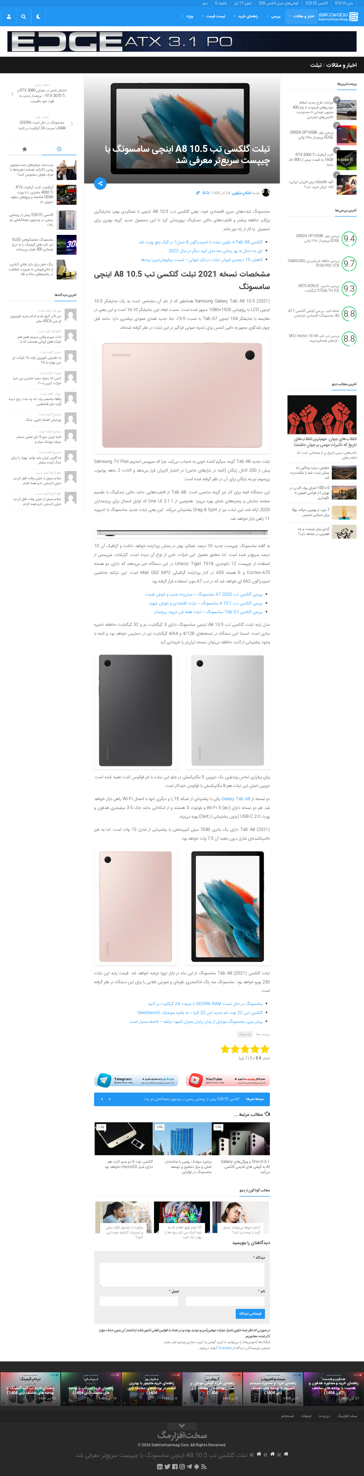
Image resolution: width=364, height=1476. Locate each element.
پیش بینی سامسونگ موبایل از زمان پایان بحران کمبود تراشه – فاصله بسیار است (196, 1021)
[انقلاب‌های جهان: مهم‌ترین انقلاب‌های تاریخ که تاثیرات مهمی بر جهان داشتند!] (322, 414)
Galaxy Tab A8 (236, 799)
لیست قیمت (215, 16)
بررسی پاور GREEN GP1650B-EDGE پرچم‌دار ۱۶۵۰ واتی (311, 135)
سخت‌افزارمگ (347, 1416)
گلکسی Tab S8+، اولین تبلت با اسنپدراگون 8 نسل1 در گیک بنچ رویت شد (200, 242)
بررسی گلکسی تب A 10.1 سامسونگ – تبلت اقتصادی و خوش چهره (205, 603)
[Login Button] (8, 16)
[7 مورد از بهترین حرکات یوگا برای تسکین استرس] (344, 513)
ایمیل (174, 1292)
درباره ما (324, 1416)
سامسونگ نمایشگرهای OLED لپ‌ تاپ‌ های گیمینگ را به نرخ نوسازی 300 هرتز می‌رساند (178, 1099)
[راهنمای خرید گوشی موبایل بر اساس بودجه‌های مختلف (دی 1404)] (212, 1389)
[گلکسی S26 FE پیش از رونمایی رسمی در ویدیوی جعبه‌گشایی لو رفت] (67, 220)
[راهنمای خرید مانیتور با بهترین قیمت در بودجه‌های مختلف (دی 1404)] (152, 1389)
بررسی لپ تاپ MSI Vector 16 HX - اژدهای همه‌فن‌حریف (314, 338)
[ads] (182, 41)
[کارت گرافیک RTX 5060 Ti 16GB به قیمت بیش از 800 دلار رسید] (347, 160)
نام (261, 1292)
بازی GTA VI (344, 3)
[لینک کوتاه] (198, 193)
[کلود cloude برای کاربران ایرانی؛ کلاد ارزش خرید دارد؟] (347, 185)
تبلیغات (306, 1416)
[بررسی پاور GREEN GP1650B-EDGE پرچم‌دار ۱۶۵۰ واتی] (347, 135)
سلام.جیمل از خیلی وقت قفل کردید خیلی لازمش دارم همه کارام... (37, 480)
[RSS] (204, 1467)
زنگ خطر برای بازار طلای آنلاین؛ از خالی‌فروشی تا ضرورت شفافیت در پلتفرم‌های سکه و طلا (30, 269)
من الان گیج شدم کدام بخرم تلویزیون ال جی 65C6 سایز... (35, 318)
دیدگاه (259, 1258)
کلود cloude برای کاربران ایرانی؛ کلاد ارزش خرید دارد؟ (311, 184)
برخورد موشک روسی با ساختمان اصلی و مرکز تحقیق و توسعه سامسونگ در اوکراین (188, 1167)
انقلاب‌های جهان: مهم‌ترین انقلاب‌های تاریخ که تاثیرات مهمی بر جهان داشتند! (325, 442)
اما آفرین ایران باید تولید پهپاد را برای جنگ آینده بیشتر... (36, 460)
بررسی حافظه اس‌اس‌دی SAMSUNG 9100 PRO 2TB (313, 263)
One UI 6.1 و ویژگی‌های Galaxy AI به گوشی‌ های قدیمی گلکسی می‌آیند (245, 1167)
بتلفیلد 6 (221, 3)
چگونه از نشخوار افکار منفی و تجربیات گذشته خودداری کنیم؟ (124, 1232)
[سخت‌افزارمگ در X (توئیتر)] (167, 1467)
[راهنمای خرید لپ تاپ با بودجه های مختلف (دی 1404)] (91, 1389)
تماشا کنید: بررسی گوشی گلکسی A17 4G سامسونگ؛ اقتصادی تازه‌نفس (313, 313)
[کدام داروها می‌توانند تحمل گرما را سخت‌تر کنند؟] (240, 1217)
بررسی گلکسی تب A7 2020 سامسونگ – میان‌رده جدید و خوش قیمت (203, 594)
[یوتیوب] (228, 1080)
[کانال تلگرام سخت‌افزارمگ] (189, 1467)
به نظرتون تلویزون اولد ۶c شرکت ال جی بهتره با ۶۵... (36, 360)
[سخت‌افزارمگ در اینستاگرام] (182, 1467)
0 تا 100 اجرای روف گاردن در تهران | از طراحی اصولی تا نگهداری (309, 493)
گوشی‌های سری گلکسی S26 (278, 3)
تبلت (316, 65)
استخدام (288, 1416)
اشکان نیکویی (241, 193)
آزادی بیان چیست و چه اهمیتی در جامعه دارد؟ (313, 531)
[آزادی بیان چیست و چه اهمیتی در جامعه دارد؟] (344, 532)
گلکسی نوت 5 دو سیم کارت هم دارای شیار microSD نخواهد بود (128, 1164)
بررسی (276, 16)
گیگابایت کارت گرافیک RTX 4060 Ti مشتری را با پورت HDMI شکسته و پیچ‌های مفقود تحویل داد (31, 195)
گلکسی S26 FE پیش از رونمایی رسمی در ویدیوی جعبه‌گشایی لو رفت (31, 220)
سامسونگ (245, 1034)
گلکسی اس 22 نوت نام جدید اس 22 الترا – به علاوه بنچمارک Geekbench (199, 1012)
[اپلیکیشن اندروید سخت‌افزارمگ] (196, 1467)
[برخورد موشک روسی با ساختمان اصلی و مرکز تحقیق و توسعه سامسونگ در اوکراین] (182, 1138)
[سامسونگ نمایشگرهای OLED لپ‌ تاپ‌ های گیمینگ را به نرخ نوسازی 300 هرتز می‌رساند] (67, 245)
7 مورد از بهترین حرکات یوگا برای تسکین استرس (310, 512)
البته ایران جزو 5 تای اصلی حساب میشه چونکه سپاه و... (38, 439)
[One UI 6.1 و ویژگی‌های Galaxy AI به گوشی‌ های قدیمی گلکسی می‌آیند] (241, 1138)
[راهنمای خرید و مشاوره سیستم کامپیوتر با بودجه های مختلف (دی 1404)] (273, 1389)
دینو (205, 3)
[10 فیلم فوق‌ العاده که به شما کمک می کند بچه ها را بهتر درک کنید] (182, 1217)
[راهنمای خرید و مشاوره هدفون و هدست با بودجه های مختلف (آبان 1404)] (334, 1389)
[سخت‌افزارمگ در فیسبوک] (175, 1467)
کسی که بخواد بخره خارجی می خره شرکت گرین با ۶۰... (37, 380)
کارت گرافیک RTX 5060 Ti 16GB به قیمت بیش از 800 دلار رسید (311, 160)
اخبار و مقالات (304, 16)
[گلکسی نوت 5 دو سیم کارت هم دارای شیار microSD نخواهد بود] (124, 1138)
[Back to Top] (182, 1426)
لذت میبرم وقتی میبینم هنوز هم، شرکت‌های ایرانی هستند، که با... (39, 339)
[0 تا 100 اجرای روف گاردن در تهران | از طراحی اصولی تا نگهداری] (344, 493)
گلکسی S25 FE (317, 3)
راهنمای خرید (248, 16)
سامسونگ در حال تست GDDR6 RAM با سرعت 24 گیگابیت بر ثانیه (205, 1004)
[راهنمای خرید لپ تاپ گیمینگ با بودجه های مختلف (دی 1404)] (30, 1389)
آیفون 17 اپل (243, 3)
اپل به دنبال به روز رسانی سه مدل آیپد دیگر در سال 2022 (215, 251)
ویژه (189, 16)
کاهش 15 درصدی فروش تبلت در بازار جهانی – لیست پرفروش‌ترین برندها (201, 259)
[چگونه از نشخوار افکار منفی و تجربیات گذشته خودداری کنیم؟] (123, 1217)
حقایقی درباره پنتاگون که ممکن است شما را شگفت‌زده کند (309, 473)
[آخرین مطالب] (59, 150)
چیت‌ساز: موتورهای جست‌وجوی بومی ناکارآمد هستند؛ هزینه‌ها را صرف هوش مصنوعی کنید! (31, 170)
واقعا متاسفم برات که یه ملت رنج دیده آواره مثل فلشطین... (35, 401)
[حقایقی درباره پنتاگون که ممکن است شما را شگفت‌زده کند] (344, 472)
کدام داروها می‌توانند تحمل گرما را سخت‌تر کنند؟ (241, 1230)
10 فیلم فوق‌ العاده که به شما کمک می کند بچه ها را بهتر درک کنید (183, 1232)
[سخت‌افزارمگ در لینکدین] (159, 1467)
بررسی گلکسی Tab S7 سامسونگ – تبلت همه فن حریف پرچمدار (208, 612)
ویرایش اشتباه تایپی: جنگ (43, 420)
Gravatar (225, 1348)
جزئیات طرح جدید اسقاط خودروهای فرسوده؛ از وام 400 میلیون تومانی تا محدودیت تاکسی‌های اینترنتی (313, 110)
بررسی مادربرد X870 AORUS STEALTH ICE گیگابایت (318, 288)
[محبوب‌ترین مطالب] (24, 150)
